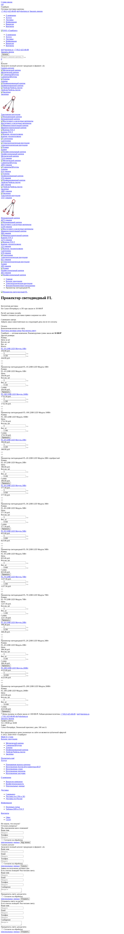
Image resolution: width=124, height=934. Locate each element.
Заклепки (10, 754)
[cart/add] (2, 406)
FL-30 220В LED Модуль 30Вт (13, 485)
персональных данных (10, 842)
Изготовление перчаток (15, 771)
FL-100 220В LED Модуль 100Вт (14, 394)
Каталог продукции (9, 739)
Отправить (25, 899)
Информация (11, 22)
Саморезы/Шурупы (14, 745)
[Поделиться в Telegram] (7, 730)
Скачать (24, 866)
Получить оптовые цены (11, 331)
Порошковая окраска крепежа (18, 765)
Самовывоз (10, 794)
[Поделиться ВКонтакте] (2, 730)
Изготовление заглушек (15, 773)
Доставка (9, 20)
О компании (11, 15)
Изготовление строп (14, 769)
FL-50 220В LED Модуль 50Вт (13, 531)
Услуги (9, 18)
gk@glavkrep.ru (23, 11)
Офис (8, 817)
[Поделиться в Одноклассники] (5, 730)
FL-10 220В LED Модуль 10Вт (13, 349)
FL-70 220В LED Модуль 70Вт (13, 577)
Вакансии (10, 24)
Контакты (10, 26)
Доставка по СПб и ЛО (15, 796)
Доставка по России (14, 799)
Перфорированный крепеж (17, 750)
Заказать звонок (36, 11)
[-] (2, 353)
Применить (6, 392)
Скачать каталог (7, 68)
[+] (27, 353)
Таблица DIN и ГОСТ (15, 809)
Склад (8, 820)
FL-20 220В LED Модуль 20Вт (13, 440)
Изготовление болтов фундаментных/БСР (23, 767)
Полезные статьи (13, 807)
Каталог (5, 54)
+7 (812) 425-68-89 (8, 11)
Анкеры (9, 747)
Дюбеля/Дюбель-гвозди (15, 752)
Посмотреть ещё (7, 758)
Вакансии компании (14, 782)
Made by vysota (7, 737)
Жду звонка (25, 842)
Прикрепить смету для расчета (13, 894)
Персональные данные (15, 786)
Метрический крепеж (15, 743)
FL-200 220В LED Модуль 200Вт (14, 668)
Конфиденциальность (15, 784)
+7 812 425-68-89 (8, 716)
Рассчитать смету (29, 331)
